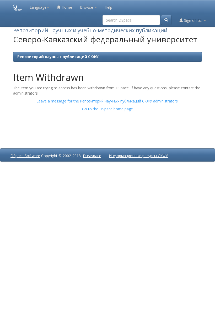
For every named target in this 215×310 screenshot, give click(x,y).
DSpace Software (25, 155)
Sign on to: (193, 20)
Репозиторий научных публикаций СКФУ (57, 56)
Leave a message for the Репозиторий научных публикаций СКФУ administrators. (107, 101)
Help (108, 7)
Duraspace (92, 155)
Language (38, 7)
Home (66, 7)
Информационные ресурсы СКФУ (138, 155)
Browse (87, 7)
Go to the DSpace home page (107, 108)
